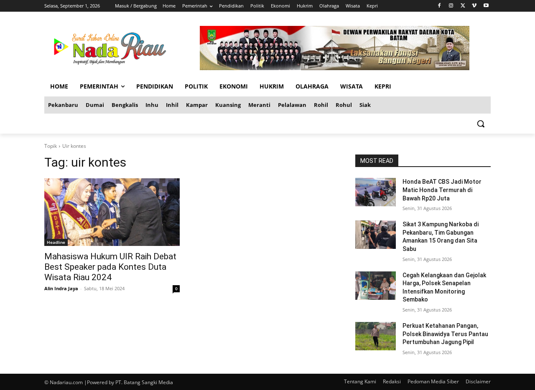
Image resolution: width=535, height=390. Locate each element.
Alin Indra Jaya (61, 288)
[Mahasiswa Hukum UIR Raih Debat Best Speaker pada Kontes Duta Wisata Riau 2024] (112, 212)
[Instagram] (451, 6)
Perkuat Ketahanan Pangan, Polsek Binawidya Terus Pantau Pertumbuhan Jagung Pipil (445, 333)
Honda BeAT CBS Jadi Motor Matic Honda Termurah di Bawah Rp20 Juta (442, 189)
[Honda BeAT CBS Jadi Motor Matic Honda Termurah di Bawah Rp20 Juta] (375, 192)
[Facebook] (439, 6)
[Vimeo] (474, 6)
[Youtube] (486, 6)
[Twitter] (463, 6)
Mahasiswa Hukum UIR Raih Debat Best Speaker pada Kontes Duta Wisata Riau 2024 (110, 266)
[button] (481, 124)
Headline (56, 242)
